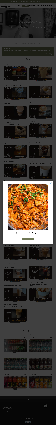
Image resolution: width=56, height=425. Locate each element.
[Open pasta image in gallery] (47, 185)
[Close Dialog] (52, 182)
